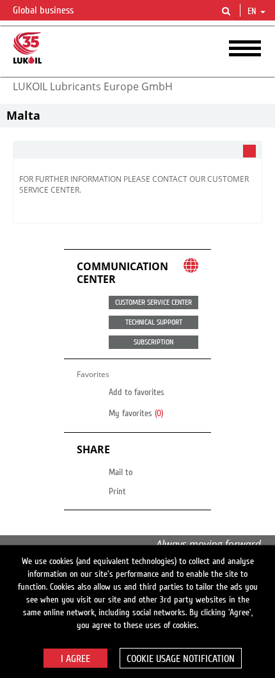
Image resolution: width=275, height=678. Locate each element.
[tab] (137, 150)
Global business (44, 10)
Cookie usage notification (181, 659)
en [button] (253, 11)
